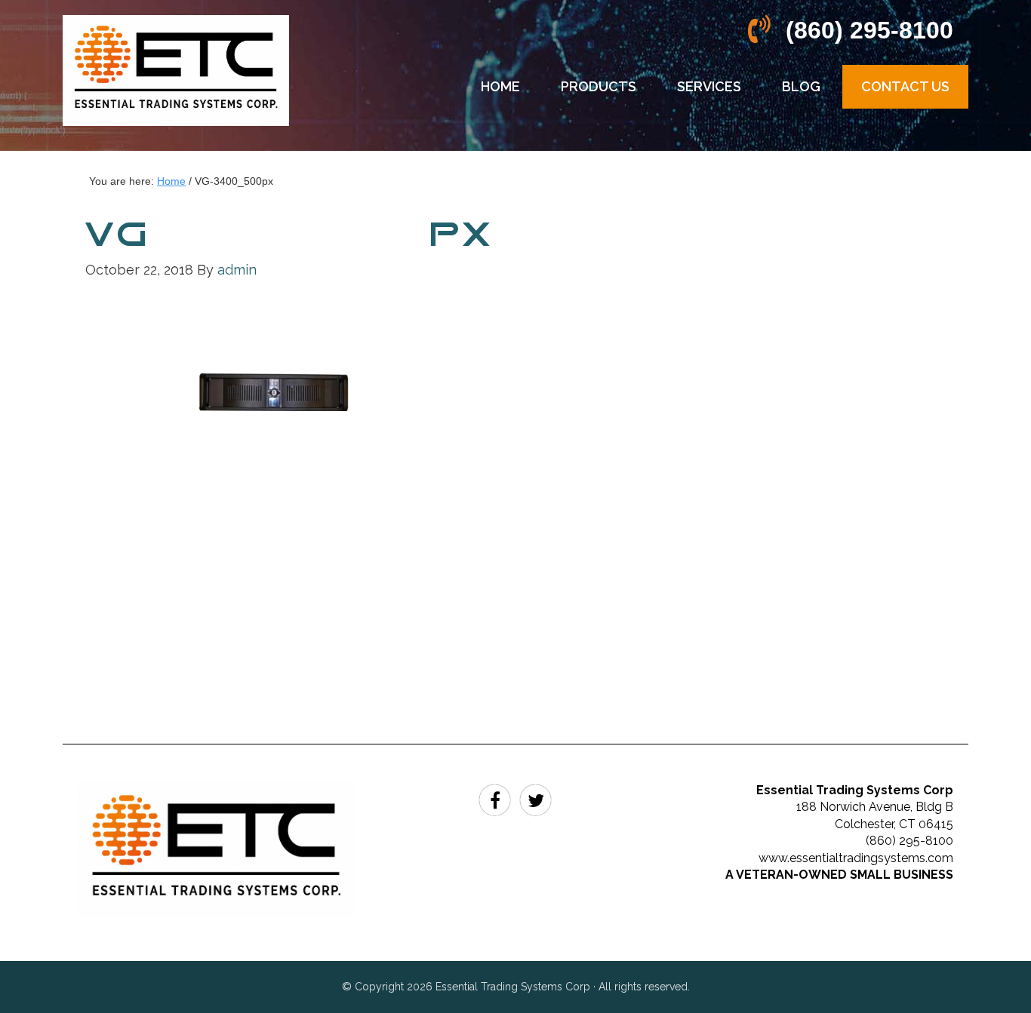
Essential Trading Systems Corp (176, 83)
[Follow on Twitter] (536, 798)
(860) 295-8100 (869, 30)
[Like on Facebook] (497, 798)
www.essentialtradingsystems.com (856, 858)
